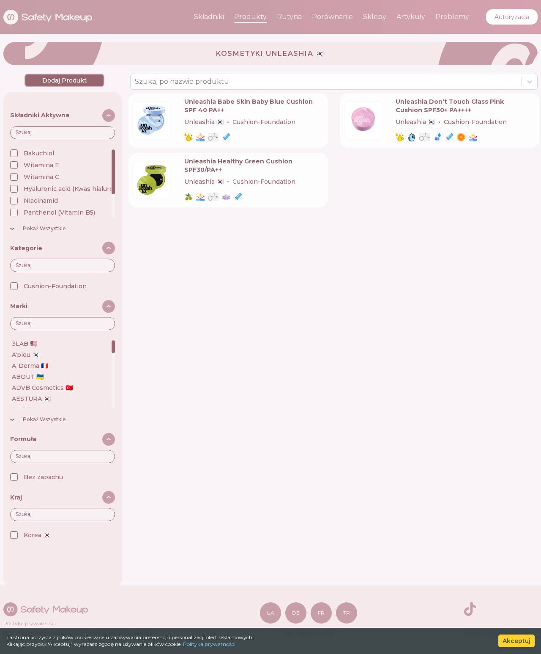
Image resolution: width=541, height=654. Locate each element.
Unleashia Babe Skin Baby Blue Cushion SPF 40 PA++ (248, 106)
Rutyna (289, 17)
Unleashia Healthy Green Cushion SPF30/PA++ (238, 165)
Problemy (452, 17)
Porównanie (332, 17)
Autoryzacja (512, 17)
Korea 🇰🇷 (37, 535)
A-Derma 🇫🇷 (30, 365)
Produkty (250, 17)
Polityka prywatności (209, 644)
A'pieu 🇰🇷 (25, 354)
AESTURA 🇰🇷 (31, 398)
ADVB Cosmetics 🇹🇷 (42, 387)
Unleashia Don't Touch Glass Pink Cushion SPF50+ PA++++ (450, 106)
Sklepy (374, 17)
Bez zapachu (43, 477)
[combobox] (136, 81)
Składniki (209, 17)
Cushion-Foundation (55, 286)
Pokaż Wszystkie (44, 229)
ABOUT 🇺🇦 (28, 376)
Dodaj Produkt (64, 80)
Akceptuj (516, 641)
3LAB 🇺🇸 (24, 343)
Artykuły (410, 17)
